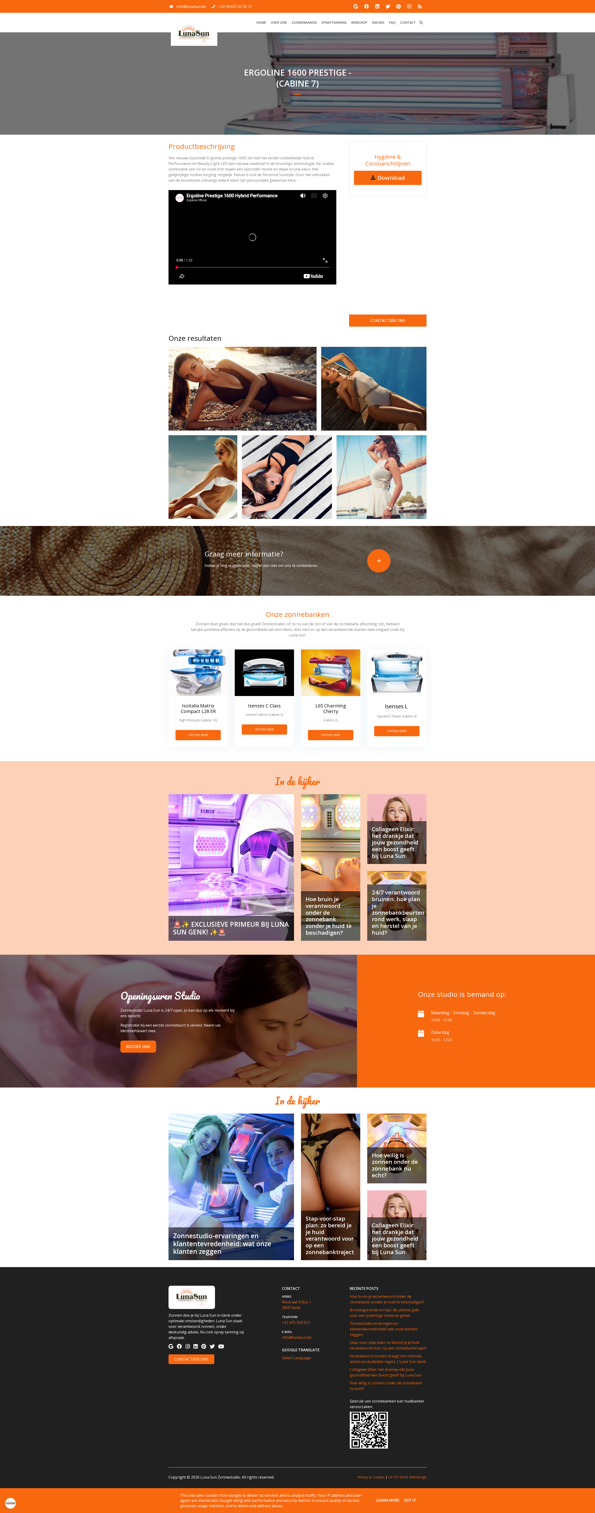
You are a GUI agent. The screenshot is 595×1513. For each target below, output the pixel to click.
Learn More (387, 1500)
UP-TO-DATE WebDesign (407, 1477)
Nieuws (378, 22)
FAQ (392, 22)
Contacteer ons (387, 320)
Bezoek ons (138, 1046)
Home (261, 22)
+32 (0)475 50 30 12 (235, 6)
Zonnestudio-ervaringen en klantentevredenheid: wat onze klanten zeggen (384, 1329)
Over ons (279, 22)
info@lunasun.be (191, 6)
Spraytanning (334, 22)
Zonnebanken (304, 22)
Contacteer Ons (191, 1359)
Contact (408, 22)
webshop (359, 22)
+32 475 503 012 (296, 1322)
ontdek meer (198, 735)
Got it (410, 1500)
